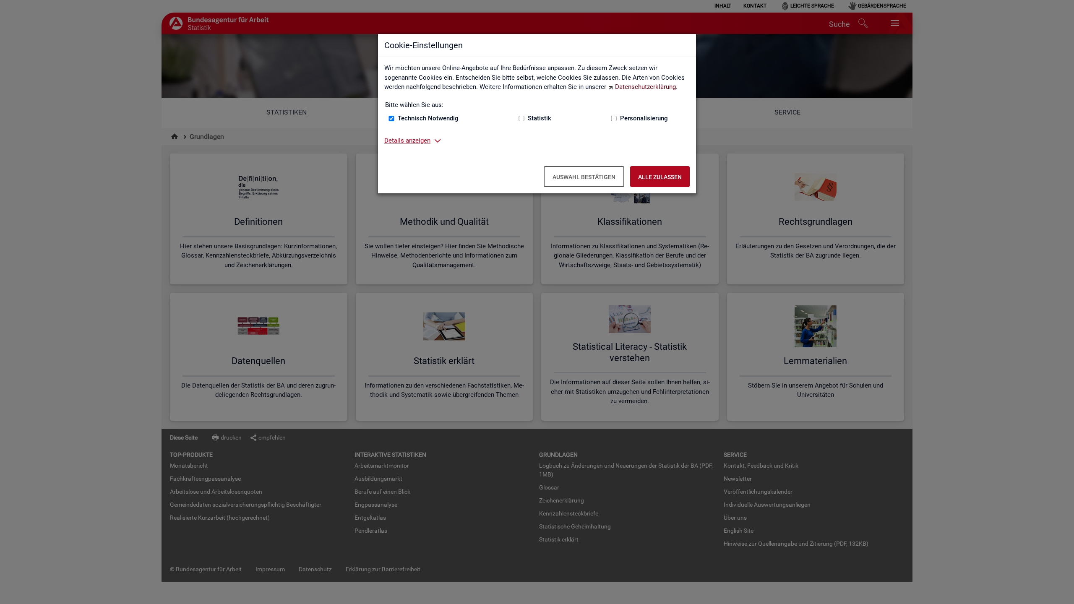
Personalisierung (644, 118)
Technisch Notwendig (428, 118)
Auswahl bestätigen (584, 177)
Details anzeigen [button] (407, 140)
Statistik (539, 118)
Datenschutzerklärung (645, 87)
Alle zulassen (660, 177)
